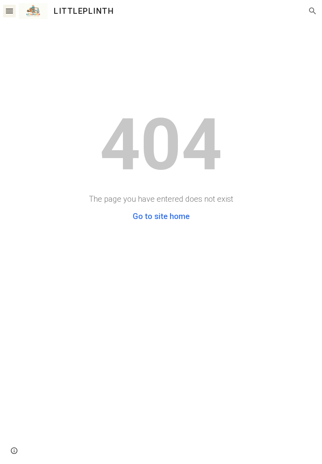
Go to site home (161, 216)
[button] (9, 11)
